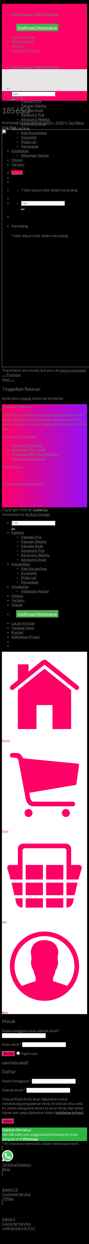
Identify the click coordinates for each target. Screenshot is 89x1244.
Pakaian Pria (31, 101)
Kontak (17, 46)
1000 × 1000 (53, 122)
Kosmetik (29, 573)
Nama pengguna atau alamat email (31, 1030)
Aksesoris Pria (32, 114)
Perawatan (29, 582)
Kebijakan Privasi (25, 50)
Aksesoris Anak (33, 559)
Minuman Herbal (35, 591)
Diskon (17, 595)
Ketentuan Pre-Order (28, 449)
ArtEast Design (37, 514)
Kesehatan (19, 586)
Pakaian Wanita (33, 105)
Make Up (28, 577)
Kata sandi (11, 1044)
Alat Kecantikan (34, 568)
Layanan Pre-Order (26, 445)
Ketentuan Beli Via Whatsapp (35, 454)
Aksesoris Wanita (35, 119)
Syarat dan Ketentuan (28, 458)
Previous (11, 374)
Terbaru (17, 600)
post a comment (73, 370)
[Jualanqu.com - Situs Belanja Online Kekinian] (42, 80)
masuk (26, 398)
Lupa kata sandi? (15, 1062)
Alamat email (14, 1090)
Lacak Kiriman (23, 36)
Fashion (17, 96)
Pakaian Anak (32, 110)
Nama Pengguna (16, 1081)
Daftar (8, 1121)
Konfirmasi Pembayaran (37, 27)
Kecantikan (20, 128)
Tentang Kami (22, 41)
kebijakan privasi (69, 1112)
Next (8, 379)
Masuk (8, 1053)
